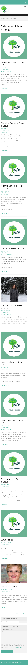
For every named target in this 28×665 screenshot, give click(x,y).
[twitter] (23, 2)
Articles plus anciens (7, 614)
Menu (25, 6)
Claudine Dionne (9, 586)
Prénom (3, 632)
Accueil (2, 18)
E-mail (3, 638)
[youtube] (25, 2)
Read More (4, 88)
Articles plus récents (21, 614)
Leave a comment (7, 71)
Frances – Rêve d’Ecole (12, 248)
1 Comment (5, 132)
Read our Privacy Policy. (16, 647)
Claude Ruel (7, 540)
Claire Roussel (5, 69)
